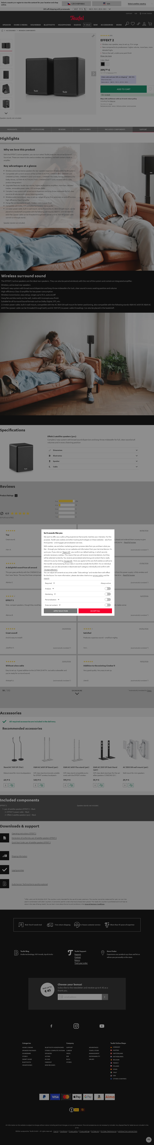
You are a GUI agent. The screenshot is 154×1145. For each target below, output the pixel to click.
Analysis (48, 588)
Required (48, 583)
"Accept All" (68, 561)
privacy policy (98, 575)
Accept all (95, 611)
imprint (46, 578)
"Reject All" (66, 552)
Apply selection (61, 611)
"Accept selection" (51, 569)
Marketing (49, 594)
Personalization (50, 599)
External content (51, 605)
